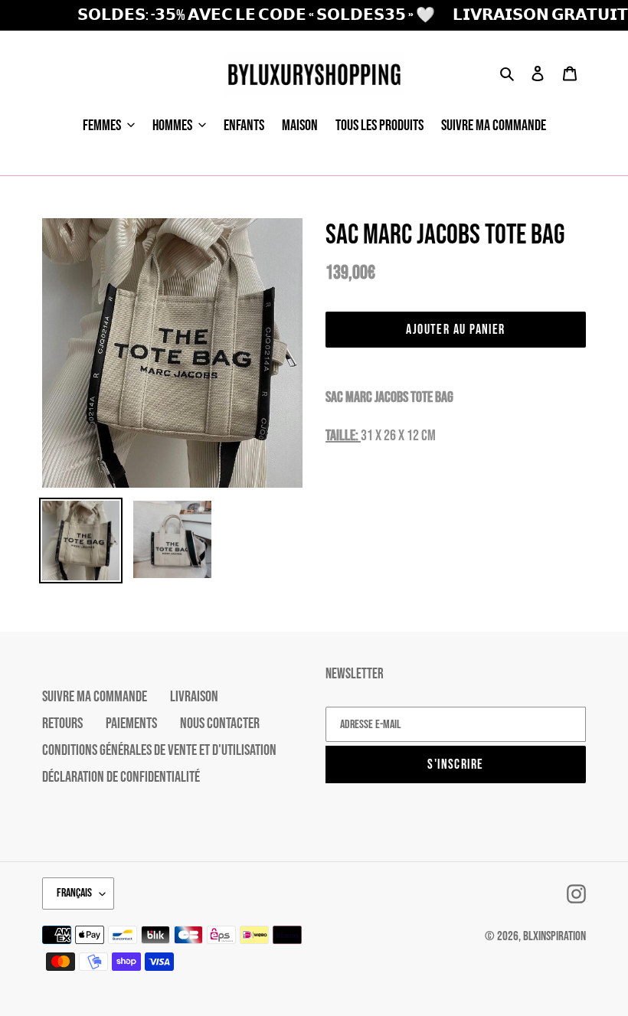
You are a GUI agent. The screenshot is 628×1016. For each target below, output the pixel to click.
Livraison (194, 697)
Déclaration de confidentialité (121, 777)
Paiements (131, 723)
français (74, 893)
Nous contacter (220, 723)
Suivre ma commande (94, 697)
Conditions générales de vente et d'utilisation (159, 750)
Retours (62, 723)
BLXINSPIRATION (554, 936)
